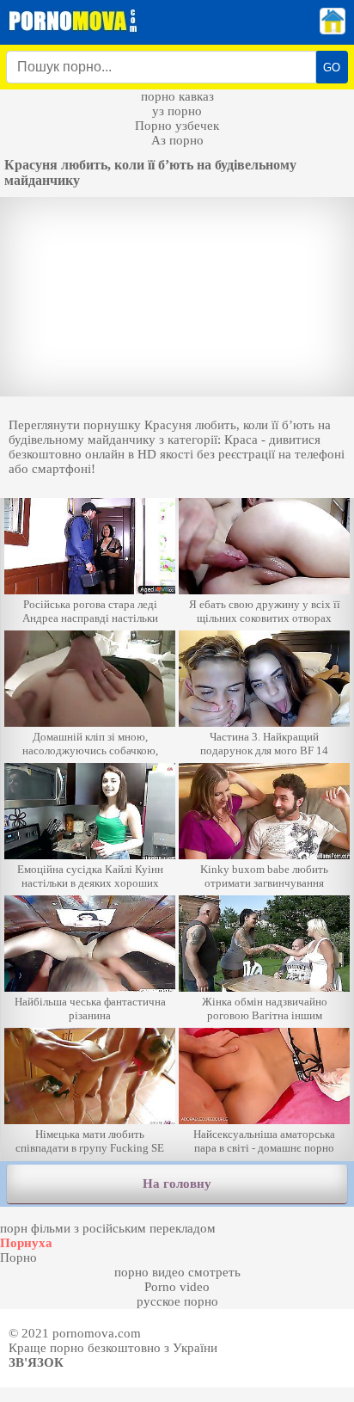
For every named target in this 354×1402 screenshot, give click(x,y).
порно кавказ (177, 96)
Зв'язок (36, 1362)
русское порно (177, 1301)
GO (331, 67)
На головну (177, 1183)
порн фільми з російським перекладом (108, 1228)
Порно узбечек (177, 125)
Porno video (177, 1287)
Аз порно (177, 140)
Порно (18, 1257)
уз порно (177, 111)
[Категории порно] (332, 30)
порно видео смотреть (177, 1272)
